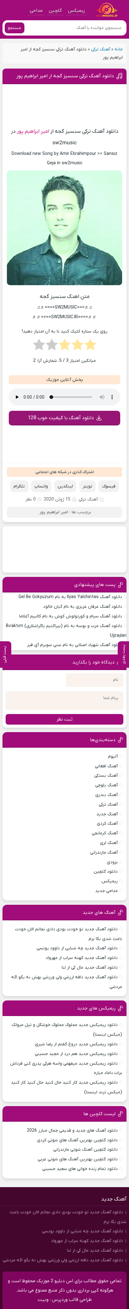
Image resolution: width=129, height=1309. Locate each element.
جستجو (14, 28)
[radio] (90, 346)
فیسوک (109, 486)
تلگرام (19, 486)
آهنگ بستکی (106, 776)
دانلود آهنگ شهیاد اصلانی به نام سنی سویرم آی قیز (74, 645)
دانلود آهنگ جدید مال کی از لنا (90, 968)
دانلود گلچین (106, 872)
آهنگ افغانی (106, 766)
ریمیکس (76, 10)
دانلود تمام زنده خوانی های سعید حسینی (80, 1169)
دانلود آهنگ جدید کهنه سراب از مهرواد (82, 958)
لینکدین (65, 486)
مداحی (36, 10)
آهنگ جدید (107, 814)
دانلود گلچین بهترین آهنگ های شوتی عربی (78, 1159)
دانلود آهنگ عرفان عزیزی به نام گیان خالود (82, 607)
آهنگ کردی (107, 824)
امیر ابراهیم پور (33, 131)
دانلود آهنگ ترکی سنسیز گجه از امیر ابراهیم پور (65, 76)
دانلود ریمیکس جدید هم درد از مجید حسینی (76, 1054)
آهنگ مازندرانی (104, 853)
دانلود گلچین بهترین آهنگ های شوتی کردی (77, 1140)
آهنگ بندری (106, 795)
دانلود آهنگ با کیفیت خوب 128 (61, 418)
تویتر (87, 486)
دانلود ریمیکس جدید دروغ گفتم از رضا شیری (76, 1044)
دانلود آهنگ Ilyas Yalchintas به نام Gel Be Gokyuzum (70, 597)
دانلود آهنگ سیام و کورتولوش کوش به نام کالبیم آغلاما (70, 616)
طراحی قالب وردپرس (72, 1300)
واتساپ (41, 486)
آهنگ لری (109, 843)
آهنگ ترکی (100, 49)
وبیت (43, 1300)
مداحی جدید (106, 891)
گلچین (55, 10)
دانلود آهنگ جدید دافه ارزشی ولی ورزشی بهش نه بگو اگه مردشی (63, 1260)
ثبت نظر (64, 719)
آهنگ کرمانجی (105, 833)
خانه (119, 49)
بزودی (112, 862)
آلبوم (113, 757)
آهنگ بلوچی (106, 785)
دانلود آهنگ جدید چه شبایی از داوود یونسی (77, 948)
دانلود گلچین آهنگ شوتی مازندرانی (85, 1150)
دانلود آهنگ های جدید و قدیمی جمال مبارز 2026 (72, 1131)
